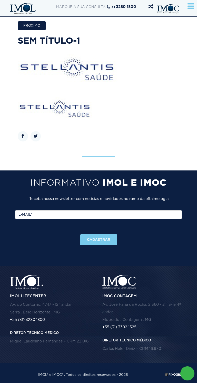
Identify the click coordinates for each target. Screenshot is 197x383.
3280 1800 (124, 7)
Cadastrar (98, 240)
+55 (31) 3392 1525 (119, 327)
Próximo (31, 25)
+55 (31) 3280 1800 (27, 320)
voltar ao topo (98, 370)
